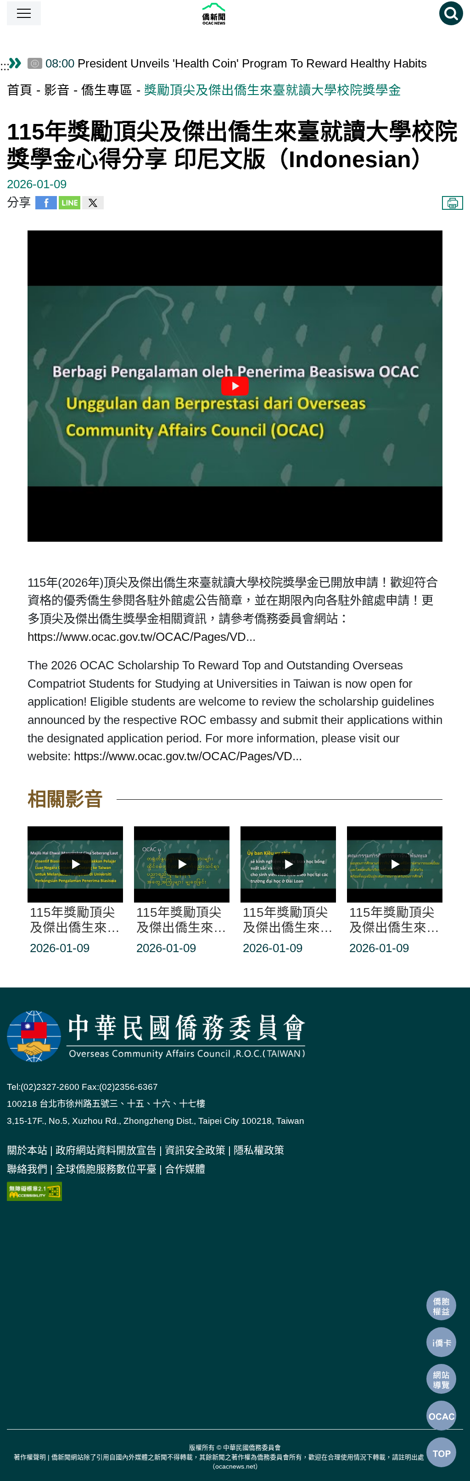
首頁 (20, 90)
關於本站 (27, 1150)
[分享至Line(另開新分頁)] (69, 205)
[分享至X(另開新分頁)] (93, 205)
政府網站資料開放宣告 (106, 1150)
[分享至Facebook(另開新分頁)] (46, 205)
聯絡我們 (27, 1169)
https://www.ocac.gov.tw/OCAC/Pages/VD (137, 637)
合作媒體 (185, 1169)
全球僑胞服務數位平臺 (106, 1169)
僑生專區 (107, 90)
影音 (57, 90)
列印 (452, 203)
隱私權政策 (259, 1150)
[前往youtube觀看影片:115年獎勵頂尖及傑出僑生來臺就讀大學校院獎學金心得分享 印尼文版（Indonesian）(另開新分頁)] (235, 386)
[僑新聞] (240, 13)
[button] (24, 13)
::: (5, 66)
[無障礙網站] (34, 1190)
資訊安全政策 (195, 1150)
